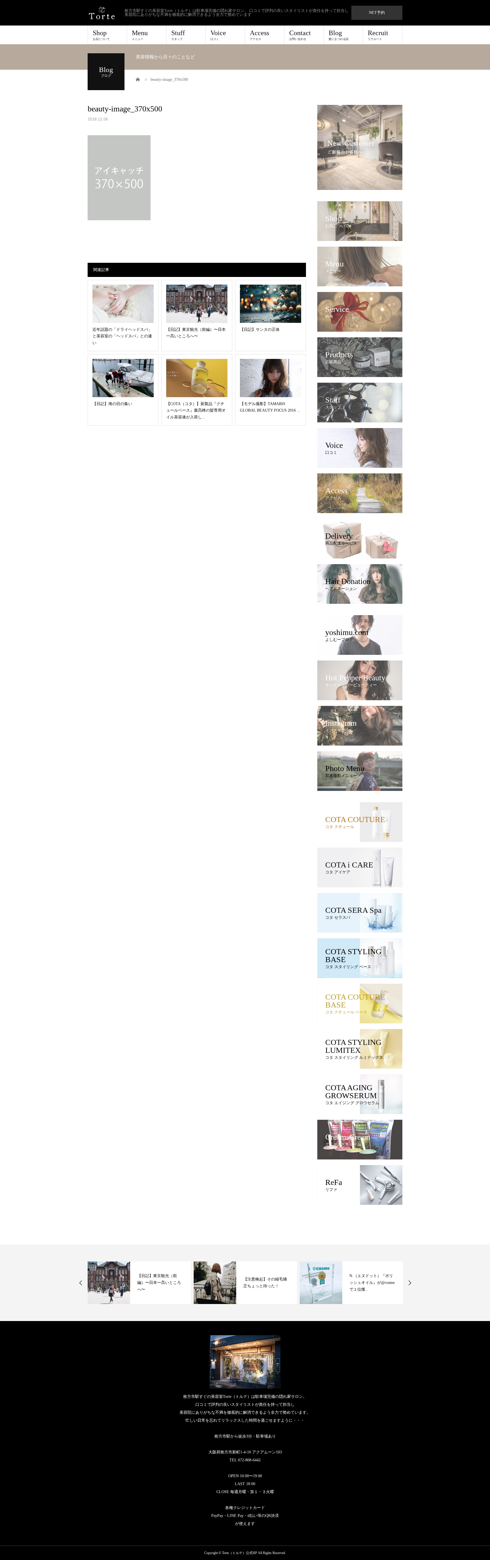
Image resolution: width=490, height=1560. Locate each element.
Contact (300, 35)
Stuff (178, 35)
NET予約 (377, 12)
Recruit (378, 35)
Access (259, 35)
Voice (218, 35)
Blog (339, 35)
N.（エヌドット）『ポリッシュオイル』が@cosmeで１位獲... (266, 1283)
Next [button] (410, 1283)
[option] (139, 1282)
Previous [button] (81, 1283)
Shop (101, 35)
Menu (140, 35)
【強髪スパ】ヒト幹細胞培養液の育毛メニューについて (371, 1283)
